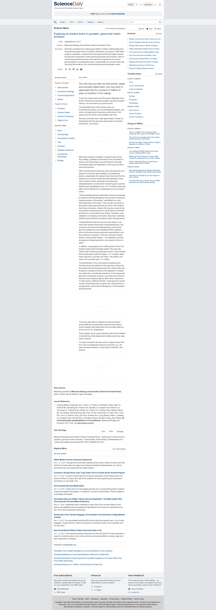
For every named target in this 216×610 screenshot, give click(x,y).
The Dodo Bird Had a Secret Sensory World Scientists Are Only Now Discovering (144, 181)
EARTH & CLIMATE (133, 93)
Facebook (97, 586)
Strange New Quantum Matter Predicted (143, 45)
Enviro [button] (80, 22)
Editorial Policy (127, 599)
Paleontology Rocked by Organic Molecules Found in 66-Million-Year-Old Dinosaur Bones (145, 171)
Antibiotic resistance (65, 150)
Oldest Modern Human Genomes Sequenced (73, 459)
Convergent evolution (66, 138)
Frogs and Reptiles (136, 89)
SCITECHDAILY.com (69, 545)
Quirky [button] (100, 22)
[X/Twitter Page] (141, 4)
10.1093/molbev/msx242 (84, 423)
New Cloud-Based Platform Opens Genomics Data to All (77, 530)
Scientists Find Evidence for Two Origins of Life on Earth (144, 176)
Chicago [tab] (120, 431)
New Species (62, 87)
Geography (133, 99)
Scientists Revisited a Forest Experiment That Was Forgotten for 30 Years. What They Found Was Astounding (88, 559)
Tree (59, 142)
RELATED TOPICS (60, 78)
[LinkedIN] (77, 69)
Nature (60, 99)
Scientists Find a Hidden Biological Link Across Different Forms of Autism (83, 550)
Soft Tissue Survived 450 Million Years (142, 55)
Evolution (61, 108)
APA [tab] (111, 431)
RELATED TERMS (60, 126)
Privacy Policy (114, 599)
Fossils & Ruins (61, 104)
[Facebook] (66, 69)
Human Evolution (135, 113)
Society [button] (90, 22)
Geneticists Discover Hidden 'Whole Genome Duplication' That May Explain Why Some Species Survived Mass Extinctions (88, 500)
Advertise (104, 599)
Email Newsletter (63, 589)
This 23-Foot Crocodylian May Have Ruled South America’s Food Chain (144, 138)
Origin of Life (62, 120)
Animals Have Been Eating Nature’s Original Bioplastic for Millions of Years (144, 143)
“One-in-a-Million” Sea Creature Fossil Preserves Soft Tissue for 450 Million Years (144, 133)
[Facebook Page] (137, 4)
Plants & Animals (62, 83)
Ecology (132, 96)
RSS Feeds (61, 592)
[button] (141, 28)
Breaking (131, 33)
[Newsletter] (160, 4)
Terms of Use (139, 599)
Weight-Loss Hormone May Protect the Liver (145, 39)
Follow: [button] (130, 4)
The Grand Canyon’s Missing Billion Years (144, 52)
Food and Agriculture (65, 95)
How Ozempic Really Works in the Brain (143, 58)
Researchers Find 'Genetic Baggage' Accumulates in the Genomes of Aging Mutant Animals (89, 515)
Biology (60, 160)
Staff (87, 599)
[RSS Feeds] (155, 4)
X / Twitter (97, 590)
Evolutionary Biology (65, 91)
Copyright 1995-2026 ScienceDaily (67, 602)
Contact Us (135, 592)
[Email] (81, 69)
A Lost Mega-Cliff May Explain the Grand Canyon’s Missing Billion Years (143, 152)
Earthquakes (133, 103)
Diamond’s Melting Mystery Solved (141, 68)
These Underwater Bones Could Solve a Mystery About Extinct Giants (143, 162)
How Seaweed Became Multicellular (69, 485)
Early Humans (134, 110)
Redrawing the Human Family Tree (141, 65)
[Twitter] (69, 69)
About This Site (77, 599)
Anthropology (62, 134)
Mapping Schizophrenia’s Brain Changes (143, 62)
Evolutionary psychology (62, 155)
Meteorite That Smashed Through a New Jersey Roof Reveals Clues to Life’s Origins (144, 157)
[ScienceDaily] (68, 4)
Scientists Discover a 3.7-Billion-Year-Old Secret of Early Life (78, 564)
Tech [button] (72, 22)
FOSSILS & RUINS (133, 106)
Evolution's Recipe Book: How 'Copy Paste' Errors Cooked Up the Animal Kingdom (89, 472)
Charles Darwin (63, 112)
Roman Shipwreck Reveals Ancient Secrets (144, 42)
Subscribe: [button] (148, 4)
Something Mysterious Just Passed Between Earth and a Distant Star (81, 554)
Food (131, 82)
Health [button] (62, 22)
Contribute (94, 599)
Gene (59, 130)
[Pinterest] (73, 69)
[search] (160, 22)
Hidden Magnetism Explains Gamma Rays (144, 49)
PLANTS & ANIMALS (134, 79)
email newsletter (118, 13)
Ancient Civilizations (65, 116)
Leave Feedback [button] (137, 589)
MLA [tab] (103, 431)
